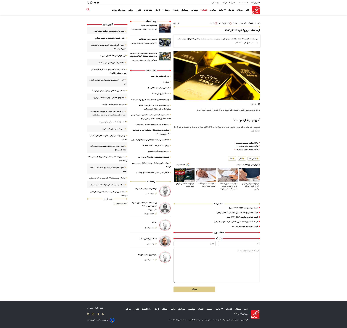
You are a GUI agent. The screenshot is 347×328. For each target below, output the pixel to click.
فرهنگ (167, 10)
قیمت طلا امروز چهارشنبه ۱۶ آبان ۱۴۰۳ (245, 226)
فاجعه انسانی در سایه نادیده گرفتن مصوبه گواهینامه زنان (150, 139)
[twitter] (255, 104)
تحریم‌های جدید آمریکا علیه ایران (158, 151)
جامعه (176, 10)
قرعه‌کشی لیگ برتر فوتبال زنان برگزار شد (111, 62)
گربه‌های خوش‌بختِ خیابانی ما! (158, 88)
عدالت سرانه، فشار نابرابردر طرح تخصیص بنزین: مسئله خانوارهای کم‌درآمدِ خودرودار (143, 55)
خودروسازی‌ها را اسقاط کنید (148, 39)
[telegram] (259, 104)
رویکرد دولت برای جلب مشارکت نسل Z (156, 145)
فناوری (139, 10)
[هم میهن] (256, 10)
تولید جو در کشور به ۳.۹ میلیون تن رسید (113, 55)
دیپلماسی (194, 10)
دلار (240, 158)
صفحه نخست (243, 2)
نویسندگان (215, 2)
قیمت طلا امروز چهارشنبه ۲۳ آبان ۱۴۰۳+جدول (242, 217)
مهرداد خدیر (150, 193)
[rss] (98, 2)
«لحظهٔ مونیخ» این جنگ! (160, 93)
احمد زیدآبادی (149, 227)
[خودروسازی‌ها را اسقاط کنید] (165, 42)
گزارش (157, 10)
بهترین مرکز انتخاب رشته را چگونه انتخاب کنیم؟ (109, 31)
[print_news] (175, 23)
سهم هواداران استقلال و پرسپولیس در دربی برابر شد (108, 90)
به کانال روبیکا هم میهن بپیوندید (247, 149)
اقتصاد (205, 10)
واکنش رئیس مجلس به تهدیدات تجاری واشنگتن (152, 172)
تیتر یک (231, 10)
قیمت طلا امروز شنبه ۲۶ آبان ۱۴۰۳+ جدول (243, 208)
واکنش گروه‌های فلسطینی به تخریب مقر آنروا (110, 38)
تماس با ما (232, 2)
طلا (231, 158)
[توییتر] (88, 2)
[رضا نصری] (165, 241)
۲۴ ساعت (222, 10)
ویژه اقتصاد (151, 21)
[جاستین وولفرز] (165, 208)
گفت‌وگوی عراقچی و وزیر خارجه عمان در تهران (109, 97)
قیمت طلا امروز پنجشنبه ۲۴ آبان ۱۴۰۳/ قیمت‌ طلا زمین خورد (237, 212)
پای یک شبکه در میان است (160, 76)
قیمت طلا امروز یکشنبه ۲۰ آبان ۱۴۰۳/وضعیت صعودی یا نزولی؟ (236, 221)
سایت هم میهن (209, 319)
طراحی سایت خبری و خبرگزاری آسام (98, 320)
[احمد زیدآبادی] (165, 225)
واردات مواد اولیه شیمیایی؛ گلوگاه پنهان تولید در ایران (107, 185)
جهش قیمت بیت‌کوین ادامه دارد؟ (113, 129)
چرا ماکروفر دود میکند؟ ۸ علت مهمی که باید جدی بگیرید (107, 178)
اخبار (247, 10)
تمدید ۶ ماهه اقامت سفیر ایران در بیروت (112, 122)
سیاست (213, 10)
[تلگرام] (95, 2)
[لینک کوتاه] (178, 23)
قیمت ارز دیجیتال (120, 203)
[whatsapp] (252, 104)
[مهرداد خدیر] (165, 191)
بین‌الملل (185, 10)
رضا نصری (150, 243)
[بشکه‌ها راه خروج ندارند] (165, 28)
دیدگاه (194, 289)
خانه (258, 23)
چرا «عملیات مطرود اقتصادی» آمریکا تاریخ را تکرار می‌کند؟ (150, 99)
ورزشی (131, 10)
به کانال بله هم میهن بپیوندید (248, 146)
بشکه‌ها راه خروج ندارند (149, 25)
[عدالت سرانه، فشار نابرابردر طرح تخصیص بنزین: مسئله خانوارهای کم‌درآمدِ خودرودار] (165, 56)
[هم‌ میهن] (255, 314)
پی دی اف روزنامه (119, 10)
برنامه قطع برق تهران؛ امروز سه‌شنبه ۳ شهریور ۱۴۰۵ (152, 124)
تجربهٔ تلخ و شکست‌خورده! (147, 254)
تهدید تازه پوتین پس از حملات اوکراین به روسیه (153, 157)
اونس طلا (252, 158)
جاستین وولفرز (149, 213)
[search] (87, 9)
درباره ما (224, 2)
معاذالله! (166, 82)
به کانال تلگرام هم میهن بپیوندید (247, 143)
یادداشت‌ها (148, 10)
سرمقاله (240, 10)
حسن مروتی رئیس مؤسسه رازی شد (114, 104)
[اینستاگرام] (91, 2)
